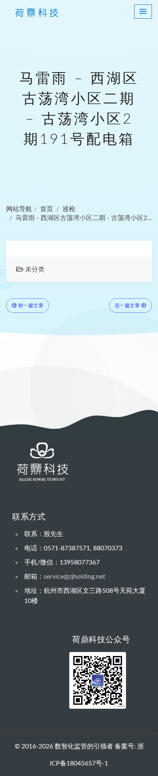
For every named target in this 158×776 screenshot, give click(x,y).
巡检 (68, 209)
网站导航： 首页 (29, 209)
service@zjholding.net (74, 576)
